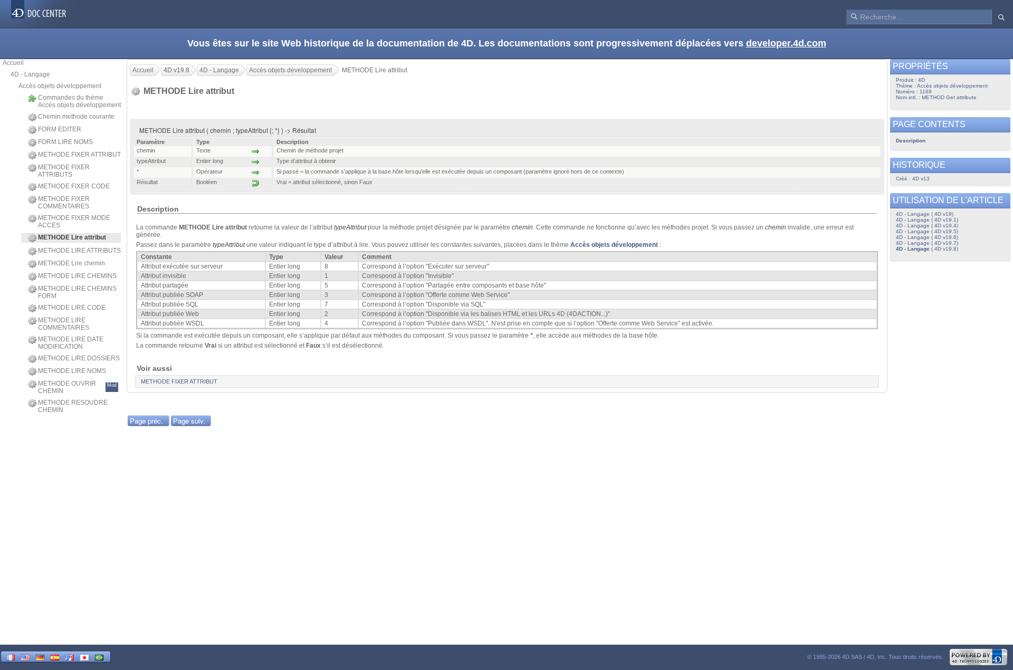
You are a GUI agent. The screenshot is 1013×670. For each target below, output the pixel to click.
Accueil (13, 62)
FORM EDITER (59, 129)
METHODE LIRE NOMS (72, 371)
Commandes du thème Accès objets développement (79, 101)
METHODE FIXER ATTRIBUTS (64, 171)
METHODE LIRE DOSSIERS (79, 358)
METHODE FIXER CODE (74, 186)
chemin (522, 227)
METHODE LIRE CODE (72, 307)
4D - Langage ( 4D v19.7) (927, 243)
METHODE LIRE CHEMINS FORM (77, 292)
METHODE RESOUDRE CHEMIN (73, 406)
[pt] (99, 656)
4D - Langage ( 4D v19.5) (927, 231)
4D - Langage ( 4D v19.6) (927, 237)
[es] (55, 656)
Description (910, 140)
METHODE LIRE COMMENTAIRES (63, 324)
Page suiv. (189, 421)
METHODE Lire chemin (71, 263)
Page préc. (146, 421)
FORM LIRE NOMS (65, 142)
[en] (25, 656)
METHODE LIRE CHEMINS (77, 276)
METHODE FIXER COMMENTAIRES (64, 202)
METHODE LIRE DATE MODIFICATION (70, 343)
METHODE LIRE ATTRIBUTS (79, 250)
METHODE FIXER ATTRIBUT (79, 154)
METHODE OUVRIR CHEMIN (77, 387)
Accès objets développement (59, 86)
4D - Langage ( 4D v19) (924, 214)
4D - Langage (30, 74)
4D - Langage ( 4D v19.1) (927, 220)
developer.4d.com (786, 43)
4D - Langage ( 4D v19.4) (927, 225)
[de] (40, 656)
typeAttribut (350, 227)
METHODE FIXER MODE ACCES (74, 221)
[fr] (10, 656)
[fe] (69, 656)
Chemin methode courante (76, 116)
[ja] (84, 656)
